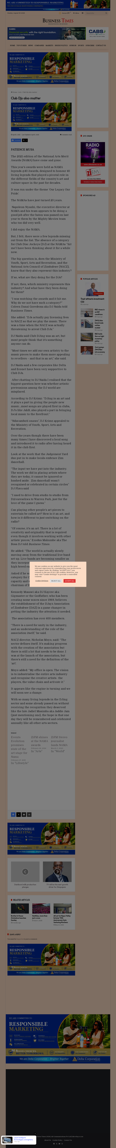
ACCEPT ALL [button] (69, 581)
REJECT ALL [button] (55, 581)
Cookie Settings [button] (41, 581)
